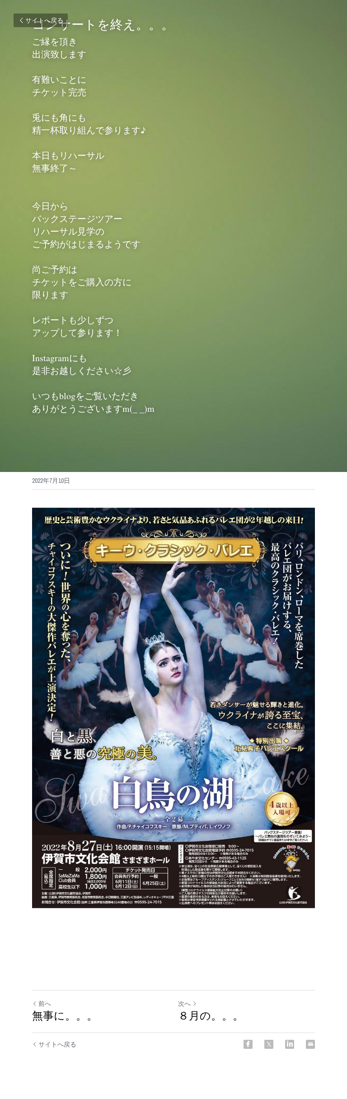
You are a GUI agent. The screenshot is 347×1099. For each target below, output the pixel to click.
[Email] (310, 1044)
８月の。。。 (213, 1016)
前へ (44, 1004)
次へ (184, 1004)
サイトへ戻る (44, 20)
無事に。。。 (65, 1016)
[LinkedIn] (289, 1044)
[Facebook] (248, 1044)
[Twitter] (268, 1044)
